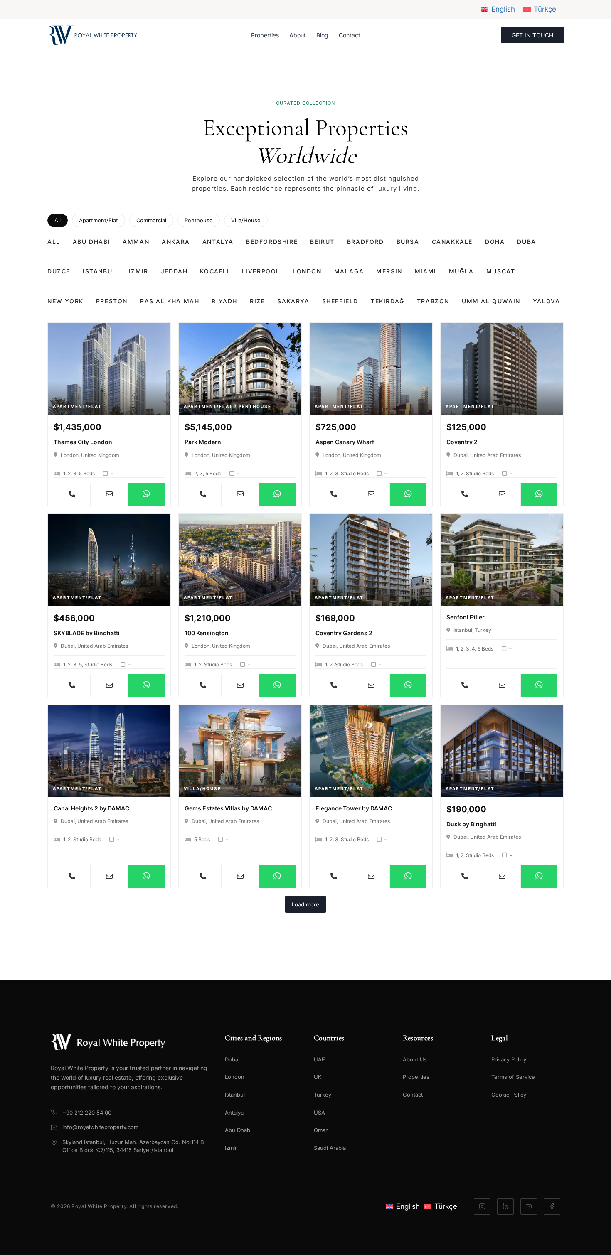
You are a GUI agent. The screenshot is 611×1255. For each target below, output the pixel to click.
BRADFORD (365, 241)
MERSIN (389, 271)
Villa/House (246, 220)
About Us (415, 1059)
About (297, 35)
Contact (349, 35)
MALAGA (349, 271)
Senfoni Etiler (465, 617)
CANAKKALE (452, 241)
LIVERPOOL (261, 271)
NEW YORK (65, 301)
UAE (319, 1059)
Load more (305, 904)
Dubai (232, 1059)
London (234, 1076)
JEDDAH (174, 271)
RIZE (257, 301)
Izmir (231, 1147)
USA (319, 1112)
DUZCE (58, 271)
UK (318, 1076)
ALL (53, 241)
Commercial (151, 220)
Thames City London (83, 441)
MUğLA (461, 271)
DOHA (495, 241)
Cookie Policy (508, 1094)
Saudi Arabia (330, 1147)
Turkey (322, 1094)
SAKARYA (293, 301)
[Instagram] (482, 1206)
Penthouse (199, 220)
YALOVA (546, 301)
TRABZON (433, 301)
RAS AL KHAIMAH (169, 301)
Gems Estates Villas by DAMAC (228, 808)
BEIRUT (322, 241)
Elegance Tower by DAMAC (353, 808)
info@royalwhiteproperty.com (100, 1127)
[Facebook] (552, 1206)
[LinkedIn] (505, 1206)
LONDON (307, 271)
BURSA (408, 241)
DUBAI (527, 241)
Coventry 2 (462, 441)
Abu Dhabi (238, 1130)
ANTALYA (218, 241)
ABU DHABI (91, 241)
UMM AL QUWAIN (491, 301)
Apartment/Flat (98, 220)
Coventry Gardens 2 (343, 632)
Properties (265, 35)
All (57, 220)
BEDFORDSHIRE (272, 241)
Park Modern (203, 441)
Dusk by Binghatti (471, 824)
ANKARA (176, 241)
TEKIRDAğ (387, 301)
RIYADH (224, 301)
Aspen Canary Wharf (344, 441)
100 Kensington (207, 632)
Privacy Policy (508, 1059)
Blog (322, 35)
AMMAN (136, 241)
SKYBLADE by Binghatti (87, 632)
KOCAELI (214, 271)
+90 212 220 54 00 (86, 1112)
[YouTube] (528, 1206)
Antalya (234, 1112)
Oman (321, 1130)
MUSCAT (500, 271)
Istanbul (235, 1094)
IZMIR (138, 271)
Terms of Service (513, 1076)
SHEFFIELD (340, 301)
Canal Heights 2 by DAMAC (91, 808)
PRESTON (112, 301)
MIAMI (425, 271)
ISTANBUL (99, 271)
